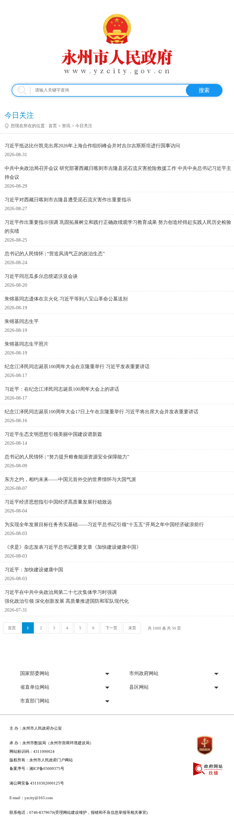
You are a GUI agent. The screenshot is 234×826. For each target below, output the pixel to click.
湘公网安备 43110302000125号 (36, 783)
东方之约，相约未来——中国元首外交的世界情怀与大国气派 (70, 479)
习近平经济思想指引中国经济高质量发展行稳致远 (58, 502)
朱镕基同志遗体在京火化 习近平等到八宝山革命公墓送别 (66, 298)
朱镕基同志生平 (22, 321)
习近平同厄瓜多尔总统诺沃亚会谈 (41, 276)
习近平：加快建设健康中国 (34, 569)
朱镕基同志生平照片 (26, 344)
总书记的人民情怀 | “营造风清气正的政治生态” (55, 253)
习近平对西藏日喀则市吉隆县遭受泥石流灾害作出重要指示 (68, 199)
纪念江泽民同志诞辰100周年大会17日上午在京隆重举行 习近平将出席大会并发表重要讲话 (101, 411)
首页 (52, 126)
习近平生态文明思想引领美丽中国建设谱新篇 (53, 434)
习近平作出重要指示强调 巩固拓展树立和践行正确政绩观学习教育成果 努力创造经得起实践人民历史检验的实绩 (118, 227)
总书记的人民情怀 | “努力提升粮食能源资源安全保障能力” (67, 456)
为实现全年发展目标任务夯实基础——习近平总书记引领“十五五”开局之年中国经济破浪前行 (104, 524)
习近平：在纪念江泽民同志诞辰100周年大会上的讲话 (62, 389)
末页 (132, 628)
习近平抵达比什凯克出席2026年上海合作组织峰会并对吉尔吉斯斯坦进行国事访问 (92, 145)
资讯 (66, 126)
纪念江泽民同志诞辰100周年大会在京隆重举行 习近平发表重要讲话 (77, 366)
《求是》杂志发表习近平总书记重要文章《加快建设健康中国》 (73, 547)
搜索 (204, 90)
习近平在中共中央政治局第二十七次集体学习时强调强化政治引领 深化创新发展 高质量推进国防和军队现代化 (67, 597)
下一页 (111, 628)
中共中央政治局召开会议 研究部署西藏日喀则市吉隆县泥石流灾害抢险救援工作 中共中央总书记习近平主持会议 (118, 173)
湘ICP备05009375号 (46, 768)
